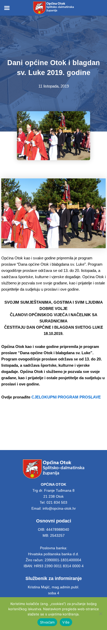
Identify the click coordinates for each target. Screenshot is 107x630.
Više (66, 622)
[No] (100, 613)
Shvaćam (47, 622)
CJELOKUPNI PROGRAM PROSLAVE (66, 397)
